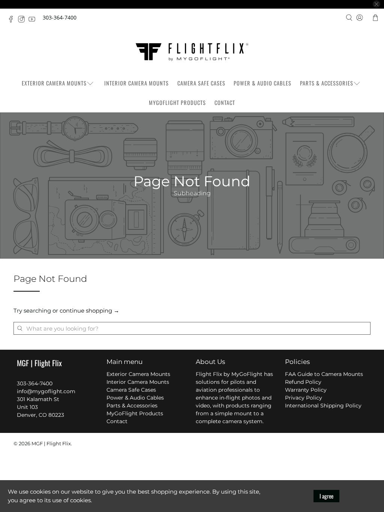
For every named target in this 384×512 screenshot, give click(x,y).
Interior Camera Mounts (136, 83)
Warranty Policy (306, 389)
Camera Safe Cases (201, 83)
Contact (224, 102)
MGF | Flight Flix (51, 443)
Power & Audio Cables (262, 83)
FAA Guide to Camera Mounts (324, 374)
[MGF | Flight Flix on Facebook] (13, 20)
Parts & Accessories (326, 83)
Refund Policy (303, 382)
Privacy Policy (303, 397)
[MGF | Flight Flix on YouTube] (33, 20)
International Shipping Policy (323, 405)
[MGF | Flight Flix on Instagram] (23, 20)
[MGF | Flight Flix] (192, 52)
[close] (376, 4)
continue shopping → (89, 310)
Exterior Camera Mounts (54, 83)
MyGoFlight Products (177, 102)
